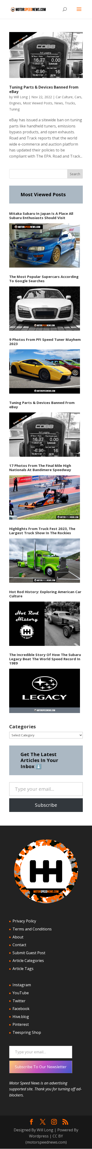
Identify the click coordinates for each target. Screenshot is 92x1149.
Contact (19, 944)
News (58, 103)
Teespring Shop (27, 1032)
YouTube (21, 992)
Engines (15, 103)
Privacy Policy (24, 921)
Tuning (14, 109)
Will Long (21, 97)
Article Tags (23, 968)
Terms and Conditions (32, 929)
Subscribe (46, 805)
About (18, 937)
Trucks (70, 103)
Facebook (21, 1008)
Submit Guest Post (29, 952)
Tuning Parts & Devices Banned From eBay (44, 89)
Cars (78, 97)
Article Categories (28, 960)
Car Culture (64, 97)
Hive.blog (21, 1016)
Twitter (19, 1000)
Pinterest (21, 1024)
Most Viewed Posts (37, 103)
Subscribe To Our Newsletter (41, 1066)
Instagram (22, 984)
